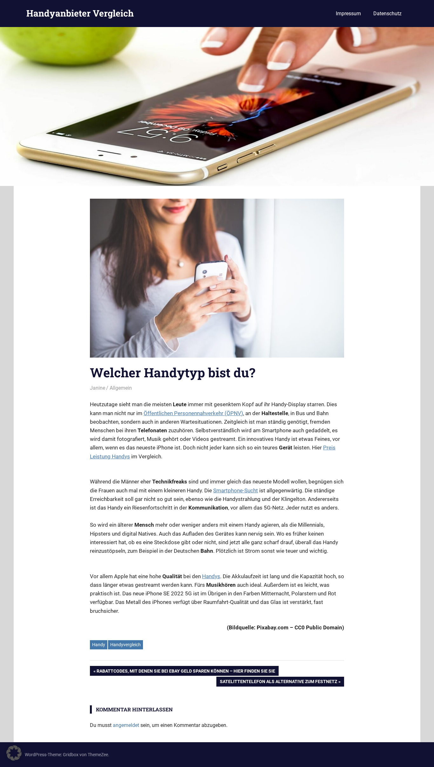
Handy (98, 644)
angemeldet (126, 725)
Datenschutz (387, 13)
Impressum (348, 13)
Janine (97, 388)
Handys (211, 576)
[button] (14, 753)
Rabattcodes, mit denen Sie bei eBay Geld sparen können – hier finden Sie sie (185, 672)
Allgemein (121, 388)
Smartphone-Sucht (235, 490)
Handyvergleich (125, 644)
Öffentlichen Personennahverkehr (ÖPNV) (193, 413)
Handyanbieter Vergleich (80, 13)
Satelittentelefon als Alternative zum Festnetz (278, 683)
